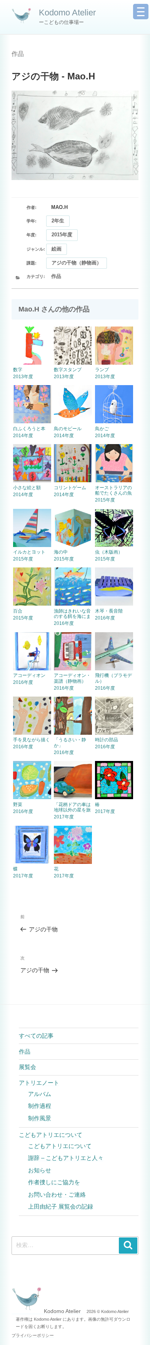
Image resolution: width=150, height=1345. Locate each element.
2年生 (58, 221)
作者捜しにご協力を (54, 1182)
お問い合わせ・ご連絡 (57, 1194)
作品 (18, 54)
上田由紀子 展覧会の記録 (60, 1206)
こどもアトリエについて (50, 1134)
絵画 (57, 249)
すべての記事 (36, 1035)
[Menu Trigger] (140, 11)
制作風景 (39, 1118)
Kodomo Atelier (67, 12)
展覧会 (27, 1067)
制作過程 (39, 1106)
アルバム (39, 1094)
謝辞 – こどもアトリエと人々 (65, 1158)
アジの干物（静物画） (77, 263)
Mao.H (59, 207)
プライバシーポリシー (33, 1335)
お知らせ (39, 1170)
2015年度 (62, 234)
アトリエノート (39, 1082)
